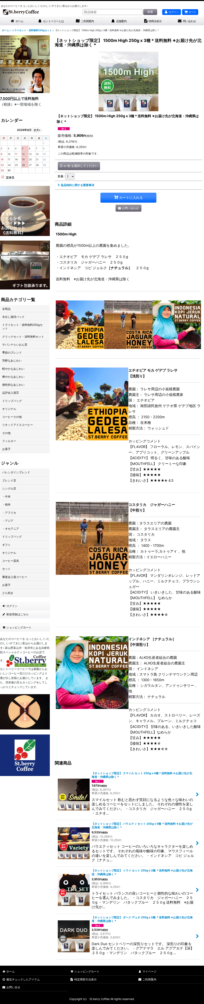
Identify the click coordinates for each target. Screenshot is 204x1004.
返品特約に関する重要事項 (77, 185)
